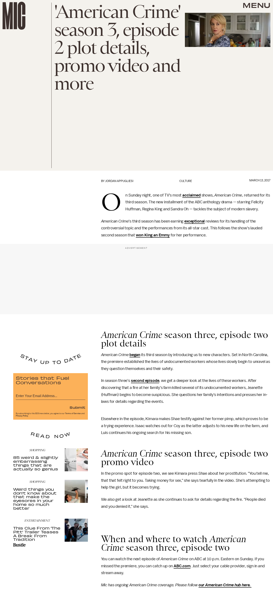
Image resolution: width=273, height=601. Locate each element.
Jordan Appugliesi (119, 181)
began (134, 355)
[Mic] (14, 16)
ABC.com (182, 566)
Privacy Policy (22, 416)
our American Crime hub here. (225, 585)
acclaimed (191, 195)
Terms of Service (73, 413)
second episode (145, 380)
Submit (77, 407)
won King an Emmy (153, 235)
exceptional (194, 221)
